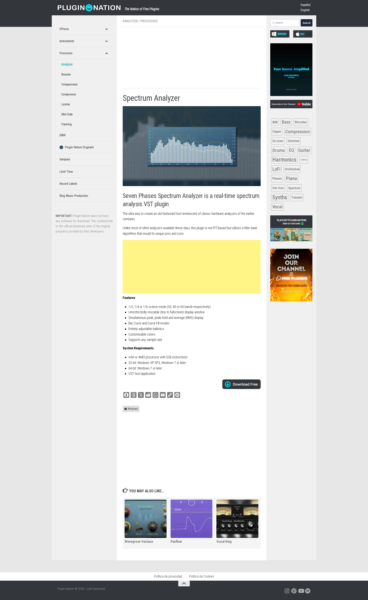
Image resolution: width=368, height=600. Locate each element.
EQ (291, 150)
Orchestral (292, 169)
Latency (304, 159)
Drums (278, 150)
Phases (277, 178)
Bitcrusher (301, 122)
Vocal (277, 206)
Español (305, 5)
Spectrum (294, 188)
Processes (149, 21)
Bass (286, 122)
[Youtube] (301, 591)
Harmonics (284, 159)
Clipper (276, 131)
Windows (133, 408)
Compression (297, 131)
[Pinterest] (294, 591)
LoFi (276, 169)
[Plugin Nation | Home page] (89, 7)
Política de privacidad (168, 576)
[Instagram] (287, 591)
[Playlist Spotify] (307, 591)
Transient (296, 197)
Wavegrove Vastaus (139, 541)
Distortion (293, 141)
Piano (291, 178)
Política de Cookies (201, 576)
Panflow (176, 541)
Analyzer (130, 21)
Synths (279, 197)
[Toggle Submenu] (106, 29)
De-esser (277, 141)
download (241, 384)
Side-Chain (278, 188)
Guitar (304, 150)
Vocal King (224, 541)
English (305, 10)
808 (275, 122)
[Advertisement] (192, 59)
